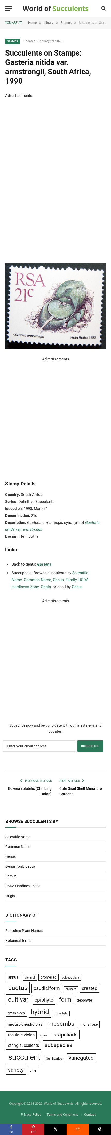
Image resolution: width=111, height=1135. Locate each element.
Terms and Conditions (62, 1114)
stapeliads (65, 1035)
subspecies (58, 1045)
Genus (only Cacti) (20, 866)
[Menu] (8, 8)
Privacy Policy (31, 1114)
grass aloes (16, 1013)
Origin (46, 586)
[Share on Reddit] (78, 1129)
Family (71, 579)
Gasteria (44, 564)
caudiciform (47, 988)
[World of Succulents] (56, 8)
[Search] (103, 8)
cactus (18, 987)
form (65, 999)
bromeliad (49, 977)
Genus (58, 579)
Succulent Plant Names (24, 931)
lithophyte (61, 1013)
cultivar (18, 999)
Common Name (37, 579)
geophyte (84, 1000)
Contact (90, 1114)
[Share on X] (55, 1129)
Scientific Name (17, 837)
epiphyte (44, 1000)
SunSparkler (54, 1059)
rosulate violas (21, 1035)
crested (89, 988)
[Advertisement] (44, 176)
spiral (44, 1035)
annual (13, 977)
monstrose (89, 1024)
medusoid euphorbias (25, 1024)
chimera (71, 989)
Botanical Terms (18, 940)
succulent (24, 1057)
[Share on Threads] (100, 1129)
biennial (30, 977)
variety (16, 1069)
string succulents (23, 1045)
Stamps (12, 41)
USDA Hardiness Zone (22, 886)
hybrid (40, 1012)
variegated (81, 1058)
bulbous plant (70, 977)
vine (33, 1070)
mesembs (61, 1023)
